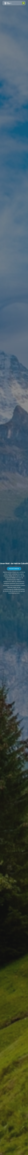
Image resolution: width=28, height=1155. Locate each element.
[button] (23, 3)
